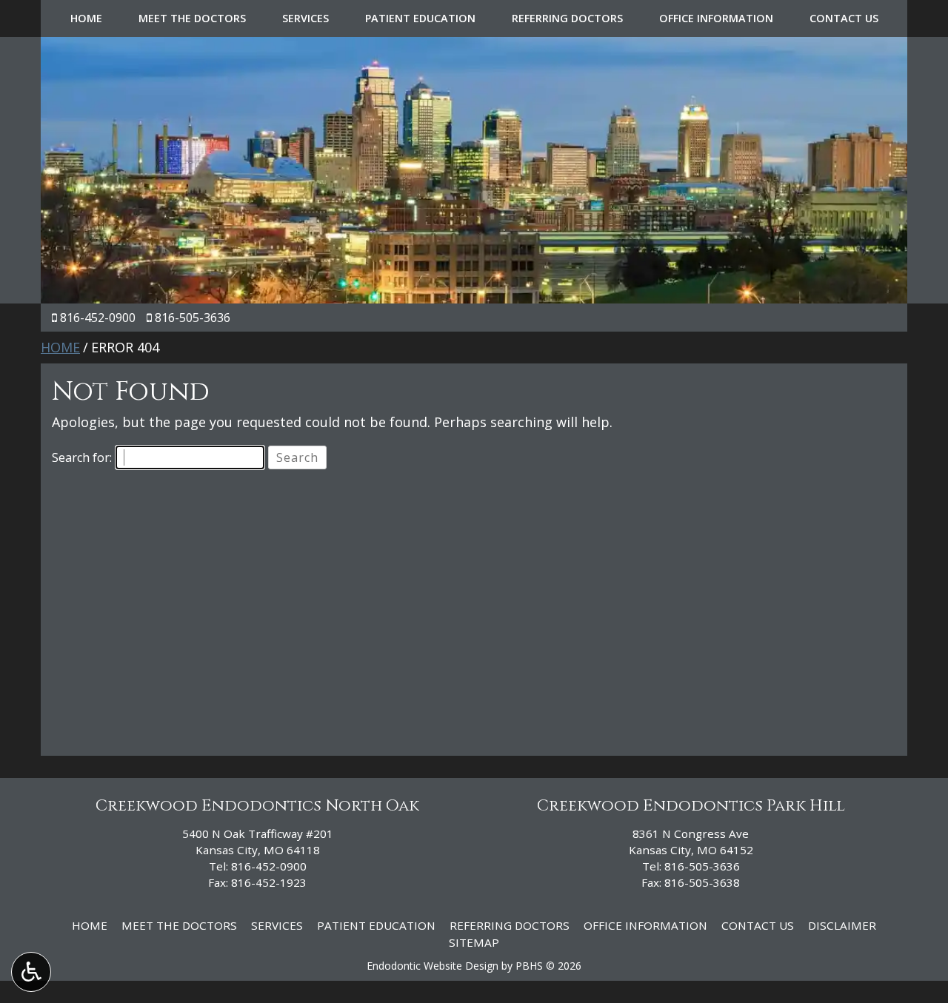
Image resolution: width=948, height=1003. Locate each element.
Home (86, 18)
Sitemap (474, 942)
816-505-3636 (192, 317)
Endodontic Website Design (432, 966)
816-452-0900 (98, 317)
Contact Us (844, 18)
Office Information (716, 18)
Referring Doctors (567, 18)
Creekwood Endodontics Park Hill (691, 805)
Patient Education (420, 18)
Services (305, 18)
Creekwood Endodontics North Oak (257, 805)
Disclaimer (842, 925)
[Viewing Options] (31, 972)
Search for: (82, 457)
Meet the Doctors (192, 18)
